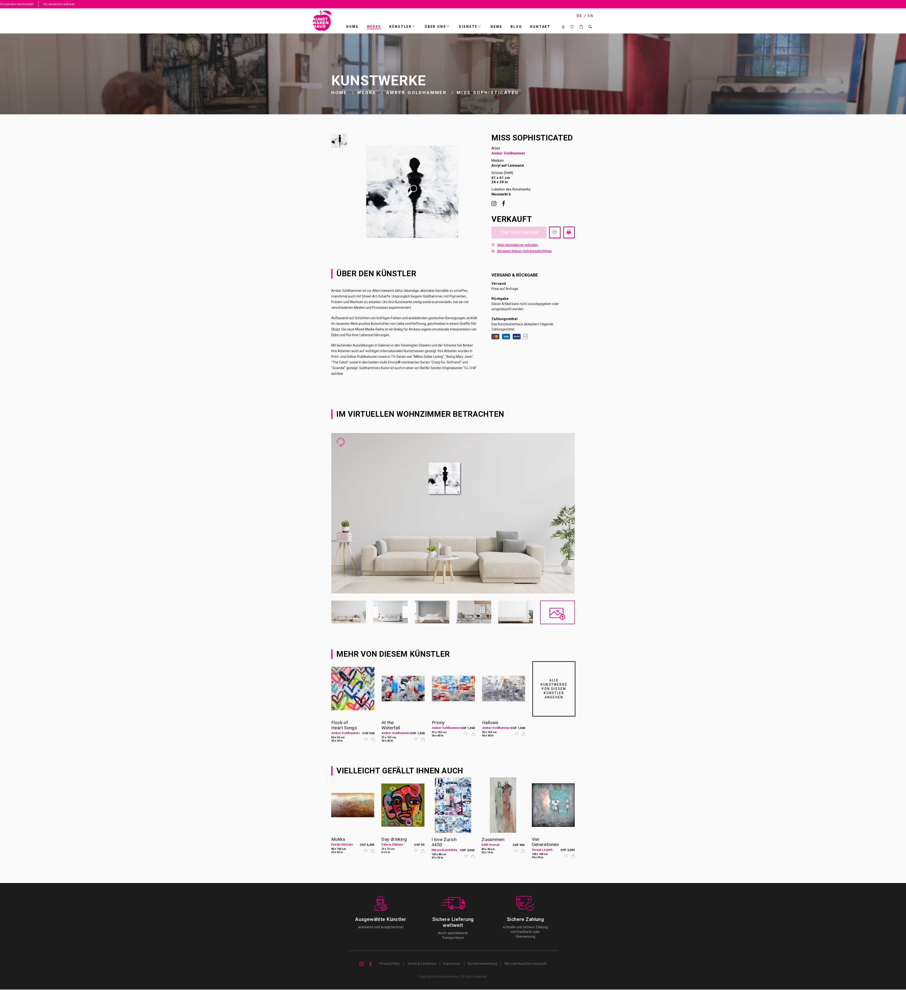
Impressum (452, 963)
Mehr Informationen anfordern (517, 245)
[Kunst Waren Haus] (322, 21)
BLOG (516, 27)
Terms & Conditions (421, 963)
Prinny (438, 722)
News (496, 27)
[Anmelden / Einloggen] (563, 26)
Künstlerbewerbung (482, 963)
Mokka (338, 839)
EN (590, 16)
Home (352, 27)
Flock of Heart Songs (344, 725)
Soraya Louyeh (542, 849)
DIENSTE (468, 27)
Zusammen (493, 839)
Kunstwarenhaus (446, 976)
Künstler (400, 27)
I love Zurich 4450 (444, 842)
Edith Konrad (490, 844)
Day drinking (394, 839)
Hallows (490, 722)
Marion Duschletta (444, 850)
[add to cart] (372, 740)
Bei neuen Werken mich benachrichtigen (524, 251)
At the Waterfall (391, 725)
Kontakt (540, 27)
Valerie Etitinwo (392, 844)
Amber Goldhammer (416, 92)
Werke (374, 27)
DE (579, 16)
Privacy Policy (390, 963)
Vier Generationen (545, 842)
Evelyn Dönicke (342, 844)
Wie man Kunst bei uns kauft (525, 963)
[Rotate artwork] (340, 442)
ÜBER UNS (435, 27)
